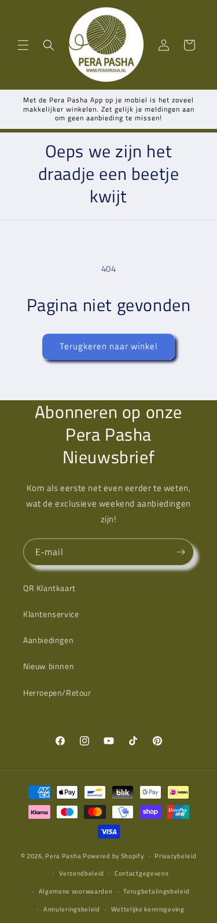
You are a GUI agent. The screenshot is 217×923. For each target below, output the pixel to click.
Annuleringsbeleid (71, 909)
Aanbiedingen (48, 640)
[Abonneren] (180, 552)
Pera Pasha (63, 856)
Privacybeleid (175, 856)
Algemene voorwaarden (76, 891)
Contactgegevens (142, 873)
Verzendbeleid (81, 873)
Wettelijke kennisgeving (148, 909)
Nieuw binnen (48, 666)
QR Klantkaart (49, 588)
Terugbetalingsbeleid (156, 891)
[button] (23, 45)
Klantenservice (51, 614)
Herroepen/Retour (57, 692)
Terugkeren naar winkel (108, 346)
